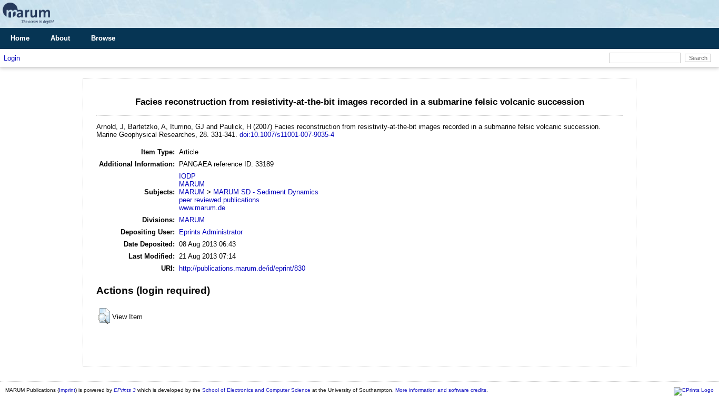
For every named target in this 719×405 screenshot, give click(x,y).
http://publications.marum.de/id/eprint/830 (242, 268)
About (60, 38)
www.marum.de (202, 208)
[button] (104, 316)
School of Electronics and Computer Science (256, 390)
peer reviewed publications (219, 200)
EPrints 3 (125, 390)
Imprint (67, 390)
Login (12, 58)
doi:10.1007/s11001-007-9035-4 (286, 135)
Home (20, 38)
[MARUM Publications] (28, 24)
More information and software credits (440, 390)
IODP (187, 176)
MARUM (192, 184)
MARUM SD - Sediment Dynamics (265, 192)
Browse (103, 38)
